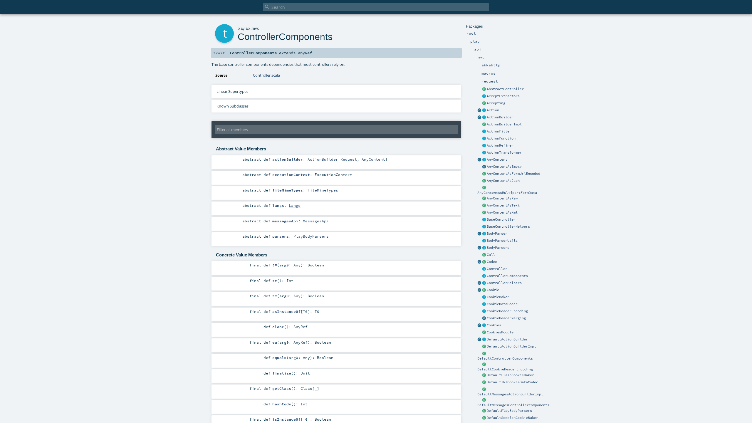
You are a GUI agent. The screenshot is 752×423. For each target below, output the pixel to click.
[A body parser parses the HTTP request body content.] (484, 233)
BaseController (501, 219)
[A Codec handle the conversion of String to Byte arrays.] (484, 262)
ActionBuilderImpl (504, 124)
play (241, 28)
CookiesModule (500, 332)
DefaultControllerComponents (505, 358)
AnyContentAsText (503, 205)
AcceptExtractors (503, 96)
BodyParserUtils (502, 241)
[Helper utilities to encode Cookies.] (479, 325)
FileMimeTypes (323, 190)
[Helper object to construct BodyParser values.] (479, 233)
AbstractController (505, 89)
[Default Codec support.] (479, 262)
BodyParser (497, 233)
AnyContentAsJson (503, 181)
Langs (295, 205)
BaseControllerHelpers (508, 226)
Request (348, 159)
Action (493, 110)
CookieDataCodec (502, 304)
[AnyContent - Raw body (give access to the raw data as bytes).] (484, 198)
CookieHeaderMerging (506, 318)
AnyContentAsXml (502, 212)
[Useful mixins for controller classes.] (484, 283)
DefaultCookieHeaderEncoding (505, 369)
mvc (255, 28)
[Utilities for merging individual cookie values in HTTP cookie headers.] (484, 318)
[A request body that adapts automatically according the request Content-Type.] (484, 159)
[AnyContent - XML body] (484, 212)
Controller (497, 269)
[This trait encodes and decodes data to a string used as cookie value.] (484, 304)
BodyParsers (498, 248)
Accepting (496, 103)
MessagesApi (316, 221)
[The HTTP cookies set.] (484, 325)
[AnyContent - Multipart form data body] (484, 188)
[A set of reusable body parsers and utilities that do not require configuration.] (484, 241)
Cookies (494, 325)
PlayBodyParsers (311, 236)
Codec (492, 262)
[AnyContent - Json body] (484, 181)
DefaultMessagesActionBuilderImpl (510, 394)
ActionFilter (499, 131)
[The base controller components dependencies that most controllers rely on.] (484, 276)
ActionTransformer (504, 152)
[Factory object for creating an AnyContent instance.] (479, 159)
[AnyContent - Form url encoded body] (484, 174)
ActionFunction (501, 138)
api (248, 28)
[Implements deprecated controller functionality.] (484, 269)
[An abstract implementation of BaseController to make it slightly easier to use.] (484, 89)
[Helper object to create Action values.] (479, 110)
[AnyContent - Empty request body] (484, 166)
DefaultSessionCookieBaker (512, 418)
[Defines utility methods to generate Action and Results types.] (484, 219)
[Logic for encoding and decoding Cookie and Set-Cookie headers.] (484, 311)
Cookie (493, 290)
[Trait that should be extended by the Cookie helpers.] (484, 297)
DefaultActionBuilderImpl (511, 346)
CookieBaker (498, 297)
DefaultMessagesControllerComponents (513, 405)
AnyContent (497, 159)
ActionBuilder (500, 117)
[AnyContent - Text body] (484, 205)
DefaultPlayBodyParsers (509, 411)
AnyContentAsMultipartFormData (507, 193)
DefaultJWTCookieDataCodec (512, 382)
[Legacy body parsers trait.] (484, 248)
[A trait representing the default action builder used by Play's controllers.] (484, 339)
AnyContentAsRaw (502, 198)
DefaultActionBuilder (507, 339)
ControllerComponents (507, 276)
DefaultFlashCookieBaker (510, 375)
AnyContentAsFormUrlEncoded (513, 174)
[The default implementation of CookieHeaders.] (484, 364)
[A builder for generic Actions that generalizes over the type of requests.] (484, 138)
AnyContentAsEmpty (504, 166)
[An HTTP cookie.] (484, 290)
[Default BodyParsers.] (479, 248)
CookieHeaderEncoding (507, 311)
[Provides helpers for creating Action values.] (484, 117)
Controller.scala (266, 75)
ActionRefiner (500, 145)
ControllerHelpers (504, 283)
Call (491, 255)
